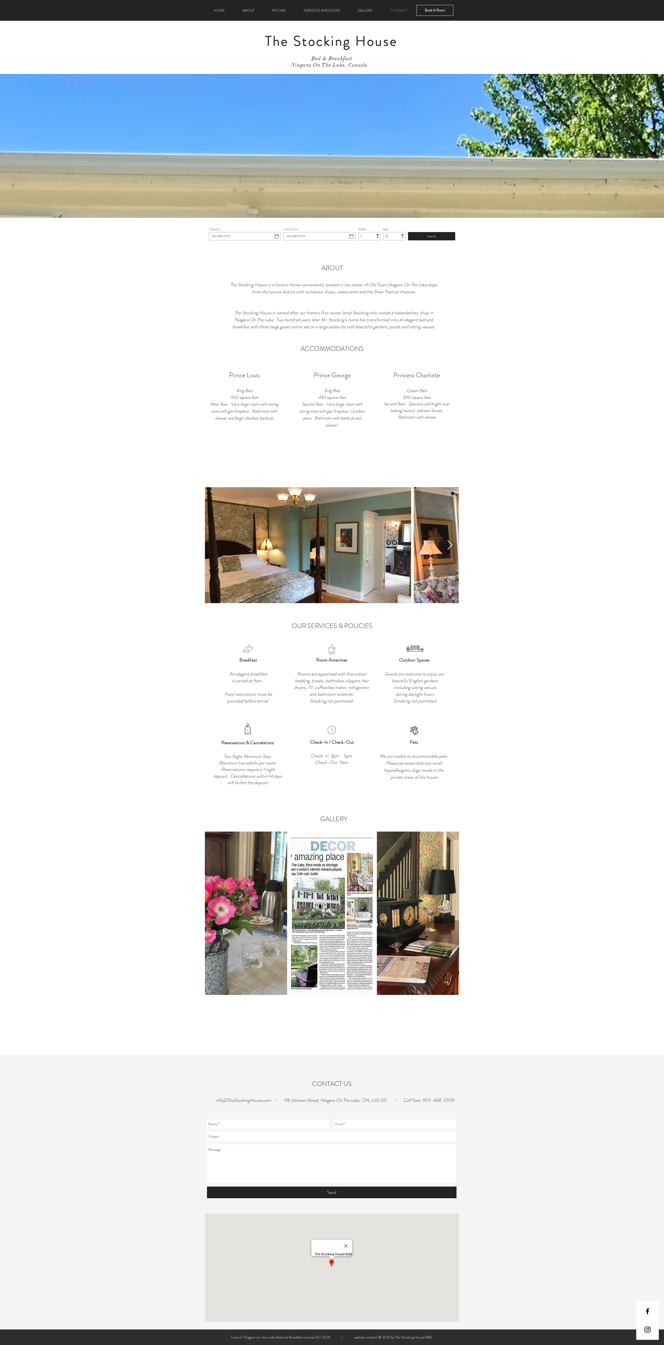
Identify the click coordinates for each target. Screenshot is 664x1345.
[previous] (216, 917)
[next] (448, 917)
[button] (246, 913)
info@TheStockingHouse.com (243, 1100)
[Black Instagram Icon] (648, 1330)
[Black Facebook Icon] (648, 1311)
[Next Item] (450, 545)
